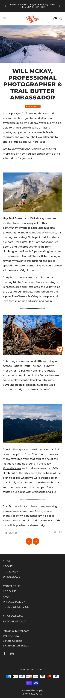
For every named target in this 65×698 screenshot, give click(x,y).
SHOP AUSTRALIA (15, 621)
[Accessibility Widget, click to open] (59, 349)
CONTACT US (11, 586)
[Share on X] (54, 532)
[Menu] (4, 18)
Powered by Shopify (32, 690)
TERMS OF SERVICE (16, 606)
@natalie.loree (12, 286)
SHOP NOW (38, 7)
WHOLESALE (11, 576)
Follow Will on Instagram (27, 515)
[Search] (60, 18)
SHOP (7, 561)
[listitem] (32, 6)
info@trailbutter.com (16, 631)
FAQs (6, 596)
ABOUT (8, 566)
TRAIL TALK (10, 571)
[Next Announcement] (60, 6)
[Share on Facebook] (49, 532)
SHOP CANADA (13, 616)
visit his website (42, 149)
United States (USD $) (30, 669)
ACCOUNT (10, 591)
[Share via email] (60, 532)
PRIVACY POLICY (14, 601)
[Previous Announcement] (5, 6)
